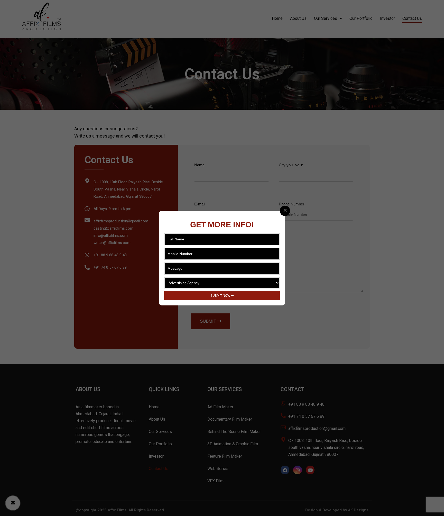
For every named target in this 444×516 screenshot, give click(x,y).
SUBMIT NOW (220, 295)
